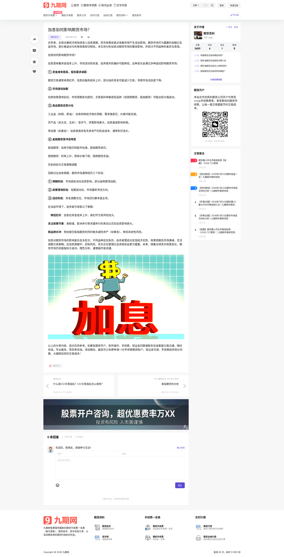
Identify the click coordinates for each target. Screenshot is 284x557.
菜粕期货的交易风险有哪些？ (210, 71)
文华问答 (122, 5)
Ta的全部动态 (216, 79)
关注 (230, 27)
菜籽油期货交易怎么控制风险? (210, 66)
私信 (236, 27)
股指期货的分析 (170, 383)
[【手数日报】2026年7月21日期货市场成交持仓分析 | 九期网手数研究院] (216, 218)
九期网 (65, 552)
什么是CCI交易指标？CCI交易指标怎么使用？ (78, 383)
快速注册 (234, 5)
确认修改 (181, 448)
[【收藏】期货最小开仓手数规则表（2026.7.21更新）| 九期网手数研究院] (216, 232)
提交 (180, 485)
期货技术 (55, 37)
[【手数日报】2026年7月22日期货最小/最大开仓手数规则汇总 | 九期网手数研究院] (216, 205)
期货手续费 (90, 5)
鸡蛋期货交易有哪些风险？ (209, 55)
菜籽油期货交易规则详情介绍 (210, 60)
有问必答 (106, 5)
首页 (76, 5)
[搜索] (212, 5)
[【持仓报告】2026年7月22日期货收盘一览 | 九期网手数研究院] (216, 177)
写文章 (236, 15)
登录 (222, 5)
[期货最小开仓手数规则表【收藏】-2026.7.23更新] (216, 163)
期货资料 (121, 15)
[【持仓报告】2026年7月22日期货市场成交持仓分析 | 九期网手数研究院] (216, 191)
